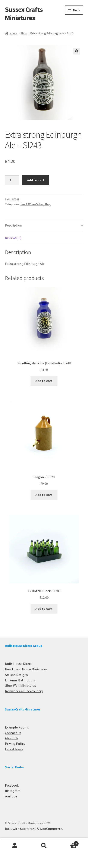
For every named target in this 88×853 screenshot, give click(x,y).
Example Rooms (17, 727)
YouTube (11, 796)
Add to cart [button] (44, 381)
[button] (76, 51)
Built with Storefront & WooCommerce (33, 828)
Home (13, 33)
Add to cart (35, 180)
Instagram (13, 791)
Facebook (12, 785)
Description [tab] (13, 225)
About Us (11, 738)
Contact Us (13, 733)
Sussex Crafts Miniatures (24, 13)
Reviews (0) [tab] (13, 238)
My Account (14, 846)
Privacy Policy (15, 743)
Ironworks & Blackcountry (24, 691)
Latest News (14, 749)
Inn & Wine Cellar (32, 204)
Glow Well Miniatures (20, 685)
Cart (68, 842)
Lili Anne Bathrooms (20, 680)
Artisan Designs (16, 675)
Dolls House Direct (18, 663)
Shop (24, 33)
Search (44, 846)
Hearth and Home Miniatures (26, 669)
